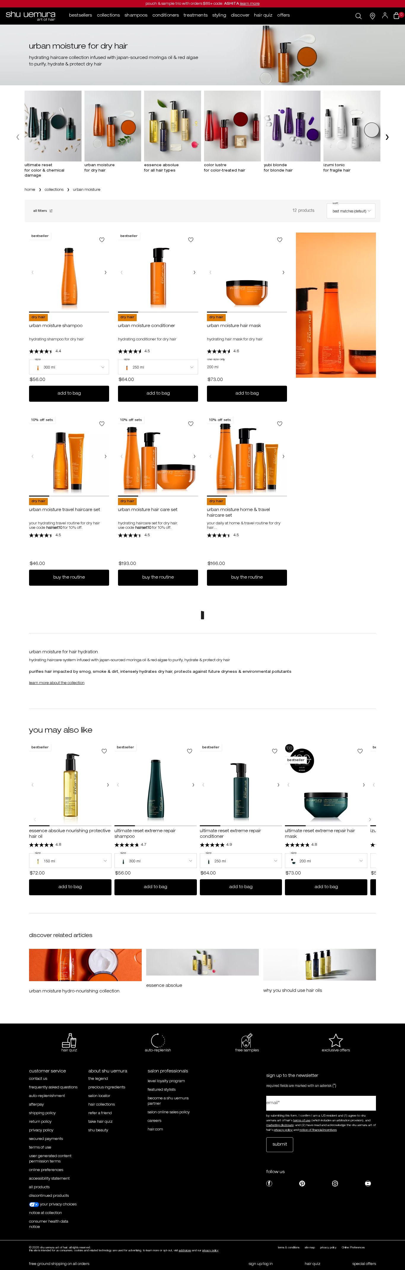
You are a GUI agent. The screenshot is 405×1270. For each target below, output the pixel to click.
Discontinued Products (49, 1196)
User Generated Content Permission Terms (50, 1158)
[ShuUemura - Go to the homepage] (30, 15)
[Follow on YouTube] (368, 1183)
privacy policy (41, 1130)
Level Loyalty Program (166, 1081)
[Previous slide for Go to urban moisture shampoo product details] (32, 272)
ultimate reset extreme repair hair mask (320, 834)
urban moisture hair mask (234, 326)
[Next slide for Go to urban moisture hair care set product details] (194, 456)
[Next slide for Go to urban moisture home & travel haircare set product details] (283, 456)
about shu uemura (107, 1071)
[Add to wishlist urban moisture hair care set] (191, 424)
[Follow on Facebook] (269, 1183)
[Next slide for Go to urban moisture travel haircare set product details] (105, 456)
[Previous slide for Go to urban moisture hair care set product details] (121, 456)
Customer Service (47, 1071)
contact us (38, 1079)
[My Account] (385, 16)
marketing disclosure (280, 1125)
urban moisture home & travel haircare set (238, 513)
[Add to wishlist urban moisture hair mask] (280, 240)
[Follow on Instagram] (335, 1183)
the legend (98, 1079)
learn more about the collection (56, 683)
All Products (39, 1187)
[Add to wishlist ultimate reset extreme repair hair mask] (360, 751)
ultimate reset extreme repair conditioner (230, 834)
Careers (154, 1121)
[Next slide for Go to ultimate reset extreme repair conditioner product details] (278, 785)
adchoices (185, 1250)
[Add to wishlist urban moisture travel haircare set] (102, 424)
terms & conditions (288, 1247)
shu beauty (98, 1130)
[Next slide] (386, 137)
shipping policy (42, 1113)
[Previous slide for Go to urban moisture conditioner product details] (121, 272)
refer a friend (100, 1113)
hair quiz (313, 1264)
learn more (250, 4)
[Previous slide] (19, 137)
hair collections (101, 1104)
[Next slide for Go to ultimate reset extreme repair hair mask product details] (363, 785)
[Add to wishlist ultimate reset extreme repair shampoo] (189, 751)
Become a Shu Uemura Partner (168, 1101)
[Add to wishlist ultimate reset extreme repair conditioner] (275, 751)
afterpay (36, 1104)
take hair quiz (100, 1122)
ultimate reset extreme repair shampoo (145, 834)
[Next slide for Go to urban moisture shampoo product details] (105, 272)
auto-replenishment (47, 1096)
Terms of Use (40, 1147)
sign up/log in (261, 1264)
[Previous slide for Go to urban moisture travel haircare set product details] (32, 456)
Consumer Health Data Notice (48, 1224)
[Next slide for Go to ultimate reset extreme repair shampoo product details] (193, 785)
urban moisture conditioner (146, 326)
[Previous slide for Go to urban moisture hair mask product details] (210, 272)
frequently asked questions (53, 1087)
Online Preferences (46, 1170)
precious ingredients (106, 1087)
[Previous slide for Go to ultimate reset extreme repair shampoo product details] (118, 785)
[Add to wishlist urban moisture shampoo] (102, 240)
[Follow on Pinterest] (302, 1183)
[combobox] (351, 211)
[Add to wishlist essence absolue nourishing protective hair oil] (104, 751)
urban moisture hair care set (147, 510)
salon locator (99, 1096)
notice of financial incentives (318, 1130)
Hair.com (155, 1129)
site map (310, 1247)
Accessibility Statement (49, 1179)
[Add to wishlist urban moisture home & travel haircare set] (280, 424)
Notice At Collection (45, 1213)
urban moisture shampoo (55, 326)
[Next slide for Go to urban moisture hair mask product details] (283, 272)
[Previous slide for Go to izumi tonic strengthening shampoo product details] (373, 785)
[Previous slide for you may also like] (35, 819)
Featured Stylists (162, 1090)
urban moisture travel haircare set (64, 510)
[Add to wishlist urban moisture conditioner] (191, 240)
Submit (279, 1145)
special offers (364, 1264)
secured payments (46, 1139)
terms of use (301, 1120)
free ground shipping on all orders (59, 1264)
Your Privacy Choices (57, 1204)
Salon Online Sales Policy (169, 1112)
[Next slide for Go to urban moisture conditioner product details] (194, 272)
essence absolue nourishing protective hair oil (69, 834)
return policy (40, 1122)
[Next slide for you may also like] (370, 819)
